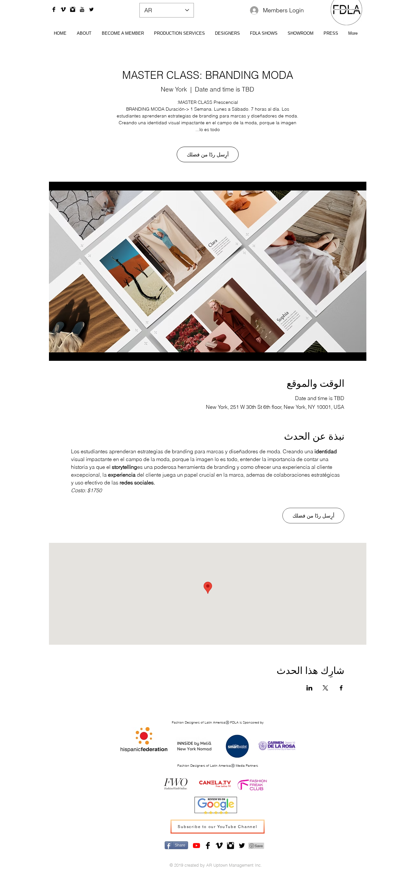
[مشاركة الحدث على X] (325, 687)
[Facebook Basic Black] (53, 9)
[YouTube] (196, 845)
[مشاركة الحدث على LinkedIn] (309, 687)
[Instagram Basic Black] (72, 9)
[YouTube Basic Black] (82, 9)
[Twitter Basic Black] (91, 9)
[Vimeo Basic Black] (63, 9)
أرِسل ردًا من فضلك (208, 154)
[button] (227, 32)
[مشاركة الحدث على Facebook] (341, 687)
